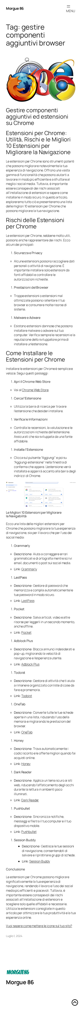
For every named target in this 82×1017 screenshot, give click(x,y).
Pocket (26, 632)
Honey (25, 764)
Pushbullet (28, 831)
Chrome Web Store (35, 390)
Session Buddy (39, 861)
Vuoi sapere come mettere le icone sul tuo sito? (39, 926)
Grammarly (29, 569)
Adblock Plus (30, 664)
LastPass (27, 600)
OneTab (26, 732)
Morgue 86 (15, 8)
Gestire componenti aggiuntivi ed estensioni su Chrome (37, 116)
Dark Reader (30, 800)
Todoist (26, 696)
